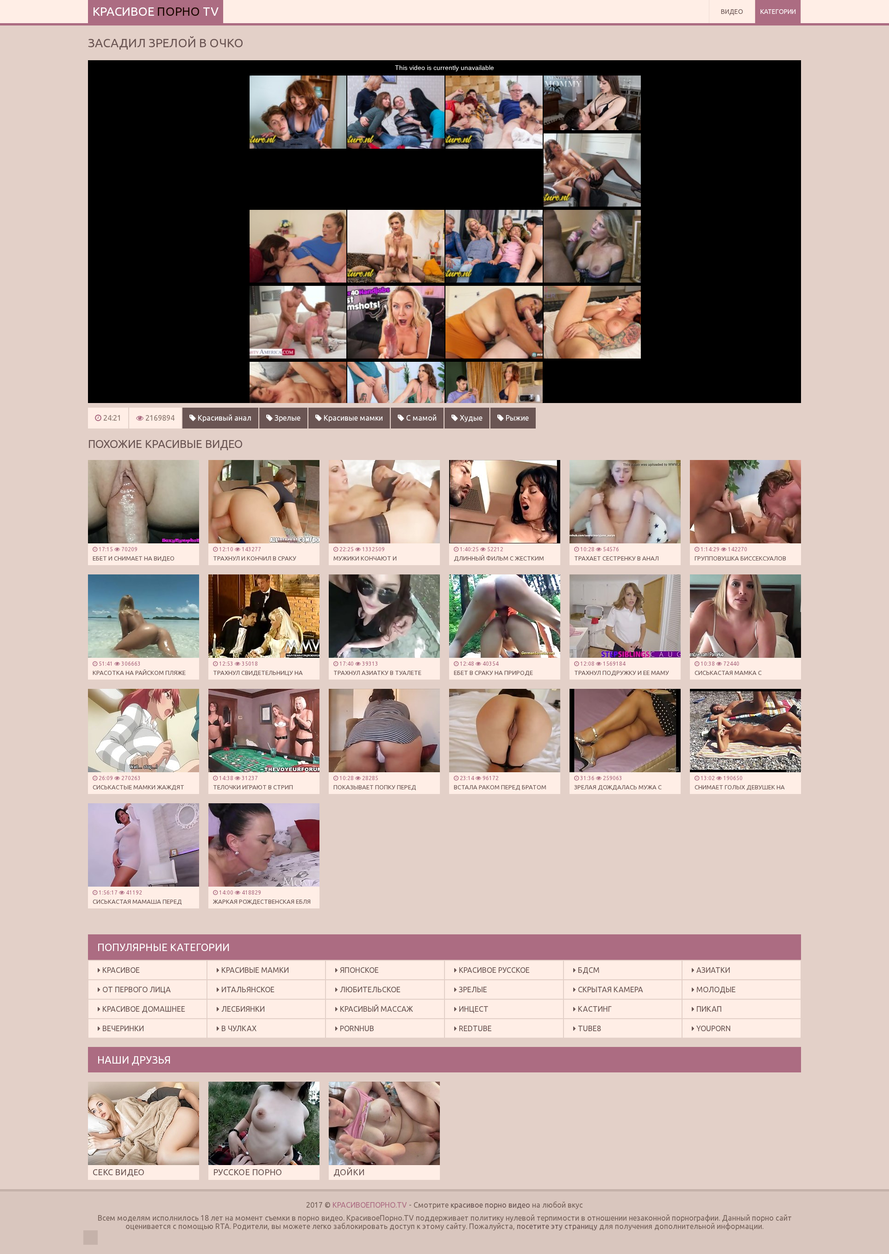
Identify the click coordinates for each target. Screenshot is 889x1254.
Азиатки (712, 970)
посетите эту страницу (557, 1226)
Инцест (472, 1009)
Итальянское (247, 989)
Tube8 (588, 1028)
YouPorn (713, 1028)
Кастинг (594, 1009)
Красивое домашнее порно (141, 1011)
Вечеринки (122, 1028)
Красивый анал (223, 418)
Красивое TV (156, 11)
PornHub (356, 1028)
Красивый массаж (375, 1009)
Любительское (369, 989)
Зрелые (287, 418)
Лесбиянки (242, 1009)
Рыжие (516, 418)
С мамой (420, 418)
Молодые (715, 989)
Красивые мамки (352, 418)
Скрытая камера (609, 989)
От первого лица (135, 989)
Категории (778, 11)
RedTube (474, 1028)
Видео (732, 11)
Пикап (708, 1009)
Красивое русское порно (492, 972)
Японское (358, 970)
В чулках (238, 1028)
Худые (470, 418)
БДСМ (588, 970)
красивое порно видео (490, 1205)
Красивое (120, 970)
